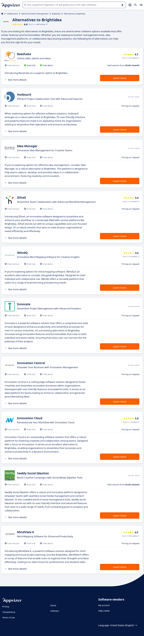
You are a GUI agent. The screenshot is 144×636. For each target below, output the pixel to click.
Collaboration (12, 13)
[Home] (2, 14)
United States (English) (122, 625)
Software (54, 610)
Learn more (119, 78)
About (53, 605)
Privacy (5, 606)
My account (104, 605)
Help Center (104, 610)
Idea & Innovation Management (34, 13)
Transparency (8, 612)
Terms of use (8, 617)
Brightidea (56, 13)
